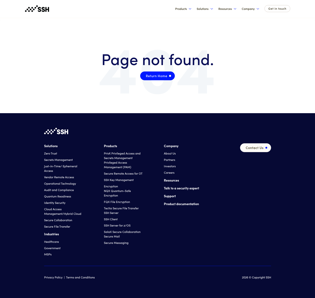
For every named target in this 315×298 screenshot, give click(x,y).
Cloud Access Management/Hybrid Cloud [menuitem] (62, 211)
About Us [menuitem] (170, 153)
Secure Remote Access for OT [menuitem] (123, 173)
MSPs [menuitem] (48, 254)
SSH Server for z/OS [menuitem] (117, 225)
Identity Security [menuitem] (54, 203)
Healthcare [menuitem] (51, 242)
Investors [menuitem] (170, 166)
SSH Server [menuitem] (111, 213)
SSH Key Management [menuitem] (119, 180)
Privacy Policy (53, 277)
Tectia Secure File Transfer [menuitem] (121, 208)
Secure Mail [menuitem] (112, 236)
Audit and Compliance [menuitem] (59, 190)
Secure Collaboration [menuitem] (58, 220)
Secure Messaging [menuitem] (116, 243)
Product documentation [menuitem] (181, 203)
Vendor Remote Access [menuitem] (59, 177)
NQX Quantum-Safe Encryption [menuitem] (117, 193)
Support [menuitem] (170, 196)
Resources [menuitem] (171, 180)
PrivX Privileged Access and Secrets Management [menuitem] (122, 155)
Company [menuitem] (171, 146)
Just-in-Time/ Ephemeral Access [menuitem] (60, 168)
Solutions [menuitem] (51, 146)
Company (248, 9)
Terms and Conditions (80, 277)
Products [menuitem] (110, 146)
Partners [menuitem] (169, 160)
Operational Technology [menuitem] (60, 183)
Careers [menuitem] (169, 172)
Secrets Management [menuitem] (58, 160)
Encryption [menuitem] (111, 186)
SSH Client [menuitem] (111, 219)
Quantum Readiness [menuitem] (57, 196)
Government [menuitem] (52, 248)
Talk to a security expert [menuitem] (181, 188)
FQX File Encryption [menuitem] (117, 202)
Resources (225, 9)
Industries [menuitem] (51, 234)
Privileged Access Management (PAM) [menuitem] (117, 165)
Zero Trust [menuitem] (50, 153)
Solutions (203, 9)
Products (181, 9)
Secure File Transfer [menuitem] (57, 226)
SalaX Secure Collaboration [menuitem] (122, 232)
